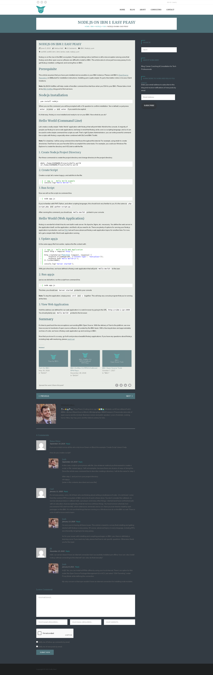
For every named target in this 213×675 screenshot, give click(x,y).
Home (87, 26)
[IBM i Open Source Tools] (117, 358)
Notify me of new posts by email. (50, 647)
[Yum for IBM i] (53, 358)
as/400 (43, 52)
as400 (49, 52)
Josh (64, 459)
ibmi (58, 52)
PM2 (66, 230)
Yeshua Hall (58, 48)
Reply (68, 444)
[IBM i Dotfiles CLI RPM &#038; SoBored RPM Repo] (85, 358)
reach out (70, 339)
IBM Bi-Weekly (172, 2)
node (67, 52)
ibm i (54, 52)
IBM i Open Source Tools (112, 368)
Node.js (98, 26)
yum (104, 26)
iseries (62, 52)
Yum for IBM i (44, 368)
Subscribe (149, 105)
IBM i (92, 26)
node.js (72, 52)
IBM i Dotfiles (48, 89)
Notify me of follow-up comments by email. (54, 642)
